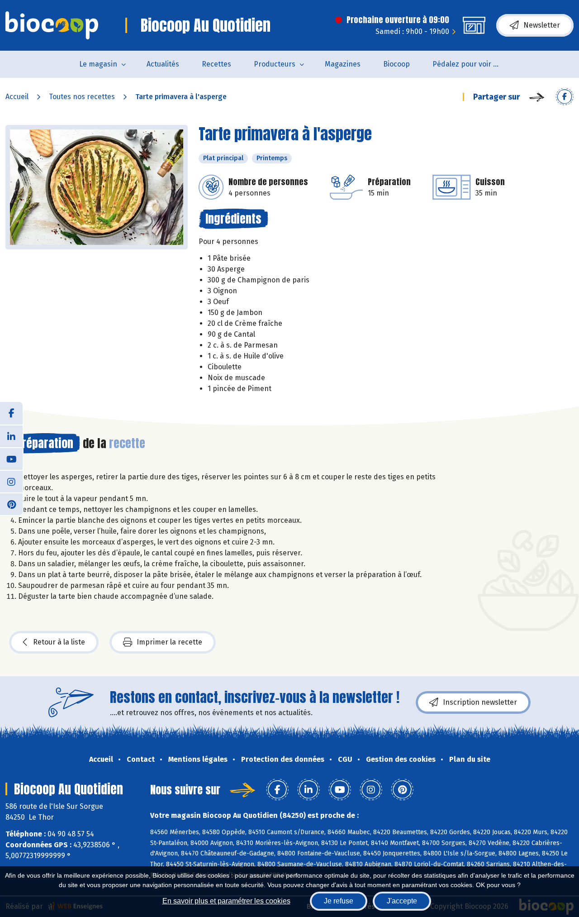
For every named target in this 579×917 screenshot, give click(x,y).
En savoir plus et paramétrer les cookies (226, 901)
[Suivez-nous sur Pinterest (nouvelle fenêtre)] (11, 503)
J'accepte (402, 901)
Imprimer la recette (169, 642)
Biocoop (396, 64)
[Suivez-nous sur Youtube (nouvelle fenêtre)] (11, 458)
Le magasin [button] (98, 64)
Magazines (343, 64)
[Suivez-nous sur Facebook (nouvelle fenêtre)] (11, 413)
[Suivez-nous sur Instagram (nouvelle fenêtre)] (11, 481)
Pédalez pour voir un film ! (472, 64)
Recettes (216, 64)
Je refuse (338, 901)
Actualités (163, 64)
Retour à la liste (59, 642)
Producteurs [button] (274, 64)
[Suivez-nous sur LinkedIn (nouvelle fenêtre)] (11, 436)
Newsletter (541, 25)
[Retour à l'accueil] (51, 25)
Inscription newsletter (480, 702)
